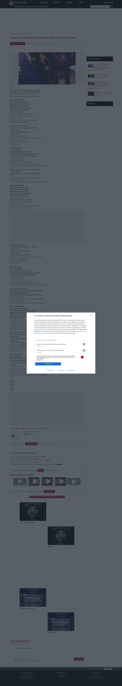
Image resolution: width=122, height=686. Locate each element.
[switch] (83, 344)
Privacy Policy (71, 370)
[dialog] (61, 343)
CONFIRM (48, 364)
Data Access (61, 370)
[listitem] (61, 340)
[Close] (92, 316)
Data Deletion (51, 370)
